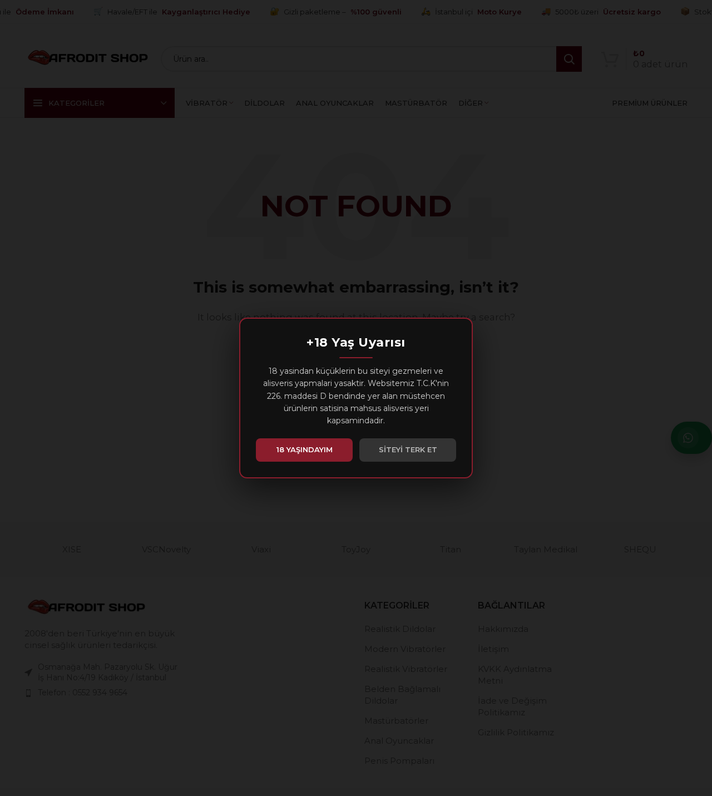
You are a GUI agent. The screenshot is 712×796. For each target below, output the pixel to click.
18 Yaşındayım (304, 449)
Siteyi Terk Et (408, 449)
